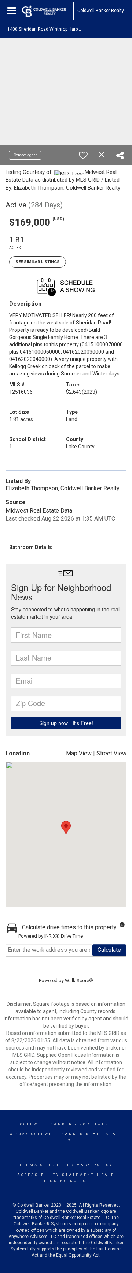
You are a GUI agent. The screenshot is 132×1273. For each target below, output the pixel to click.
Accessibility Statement (56, 1175)
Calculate (109, 949)
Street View (111, 753)
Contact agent (25, 155)
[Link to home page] (47, 11)
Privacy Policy (90, 1165)
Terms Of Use (39, 1165)
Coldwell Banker (46, 1124)
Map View (79, 753)
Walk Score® (79, 980)
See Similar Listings (37, 262)
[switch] (83, 155)
